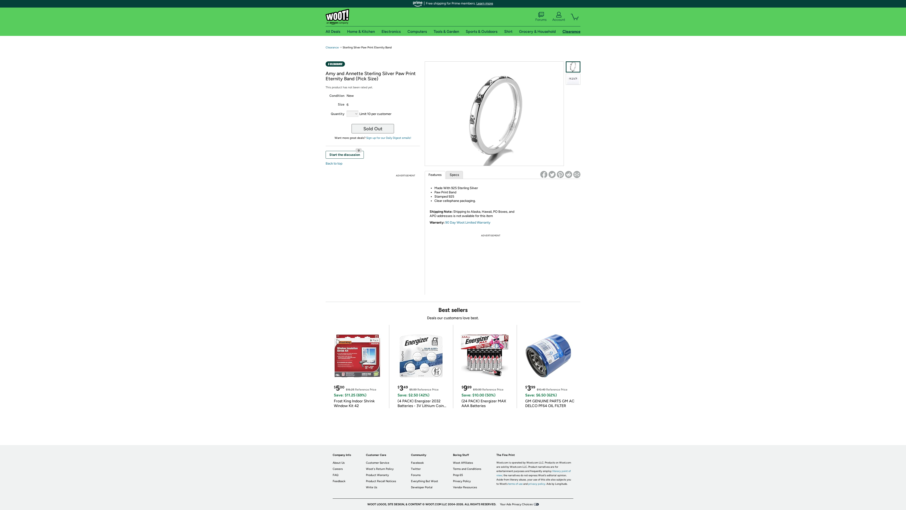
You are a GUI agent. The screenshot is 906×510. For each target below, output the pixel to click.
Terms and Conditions (467, 469)
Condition (336, 96)
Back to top (334, 164)
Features (435, 175)
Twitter (416, 469)
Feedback (339, 481)
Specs (454, 175)
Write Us (371, 487)
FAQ (335, 475)
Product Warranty (377, 475)
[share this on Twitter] (552, 174)
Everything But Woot (424, 481)
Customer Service (377, 462)
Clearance (332, 47)
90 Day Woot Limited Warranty (468, 223)
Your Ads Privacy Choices (516, 504)
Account (558, 20)
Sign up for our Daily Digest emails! (388, 138)
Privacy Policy (462, 481)
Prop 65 (458, 475)
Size (341, 104)
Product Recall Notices (381, 481)
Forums (541, 20)
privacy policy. (537, 483)
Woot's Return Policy (380, 469)
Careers (338, 469)
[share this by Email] (576, 174)
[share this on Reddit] (568, 174)
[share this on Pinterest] (560, 174)
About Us (339, 462)
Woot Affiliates (463, 462)
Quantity (337, 114)
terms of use (515, 483)
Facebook (417, 462)
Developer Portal (421, 487)
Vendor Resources (465, 487)
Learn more (484, 3)
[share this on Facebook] (543, 174)
